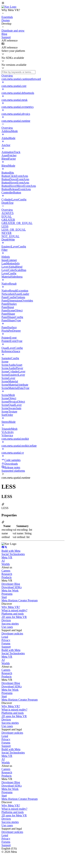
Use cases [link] (7, 626)
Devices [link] (6, 620)
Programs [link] (6, 593)
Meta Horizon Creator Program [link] (19, 600)
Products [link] (6, 577)
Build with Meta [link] (10, 550)
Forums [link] (5, 643)
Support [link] (6, 646)
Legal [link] (4, 636)
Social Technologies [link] (13, 554)
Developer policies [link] (12, 633)
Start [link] (4, 597)
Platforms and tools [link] (12, 613)
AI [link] (3, 560)
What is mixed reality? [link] (14, 610)
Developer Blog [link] (10, 583)
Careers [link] (5, 570)
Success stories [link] (10, 623)
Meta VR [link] (6, 557)
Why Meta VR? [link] (10, 607)
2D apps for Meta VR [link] (14, 617)
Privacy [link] (5, 640)
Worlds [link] (5, 564)
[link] (8, 6)
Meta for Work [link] (10, 590)
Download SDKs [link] (11, 587)
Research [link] (6, 574)
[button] (33, 3)
